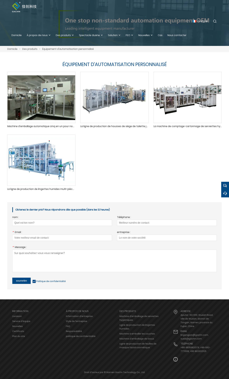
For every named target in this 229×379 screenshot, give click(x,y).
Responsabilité (74, 331)
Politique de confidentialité (51, 281)
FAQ (68, 326)
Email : (17, 232)
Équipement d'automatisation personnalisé (68, 49)
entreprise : (124, 232)
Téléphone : (124, 217)
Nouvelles (17, 326)
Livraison (17, 316)
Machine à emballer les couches (137, 333)
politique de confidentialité (80, 336)
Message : (19, 247)
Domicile (12, 49)
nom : (15, 217)
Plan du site (18, 336)
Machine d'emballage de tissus (136, 338)
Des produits (29, 49)
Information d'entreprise (79, 316)
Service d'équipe (21, 321)
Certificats (18, 331)
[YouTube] (175, 359)
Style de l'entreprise (76, 321)
